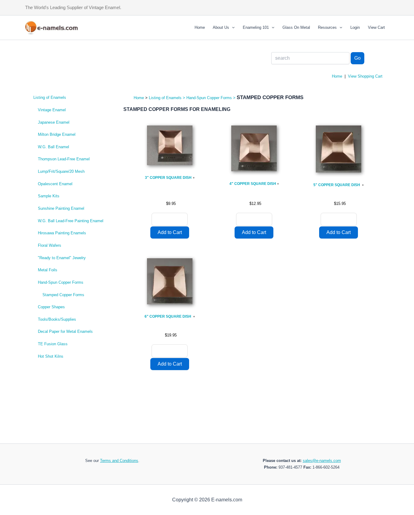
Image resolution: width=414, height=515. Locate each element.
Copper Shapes (51, 307)
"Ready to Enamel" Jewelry (62, 258)
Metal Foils (47, 270)
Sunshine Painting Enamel (61, 208)
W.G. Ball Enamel (53, 147)
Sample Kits (48, 196)
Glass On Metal (296, 27)
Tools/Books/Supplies (57, 319)
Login (355, 27)
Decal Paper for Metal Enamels (65, 331)
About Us (221, 27)
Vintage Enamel (52, 110)
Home (200, 27)
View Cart (376, 27)
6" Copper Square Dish (168, 316)
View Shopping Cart (365, 76)
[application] (232, 27)
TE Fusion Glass (53, 344)
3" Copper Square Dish (168, 178)
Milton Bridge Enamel (56, 134)
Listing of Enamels (49, 97)
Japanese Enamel (53, 122)
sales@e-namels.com (322, 460)
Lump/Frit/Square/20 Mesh (61, 171)
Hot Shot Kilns (50, 356)
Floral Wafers (49, 245)
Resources (327, 27)
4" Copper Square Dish (252, 184)
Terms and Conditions (119, 460)
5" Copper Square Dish (337, 185)
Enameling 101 (256, 27)
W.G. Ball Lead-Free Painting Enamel (70, 221)
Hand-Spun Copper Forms (60, 282)
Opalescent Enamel (55, 184)
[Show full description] (194, 177)
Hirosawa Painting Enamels (62, 233)
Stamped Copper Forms (63, 295)
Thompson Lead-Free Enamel (64, 159)
